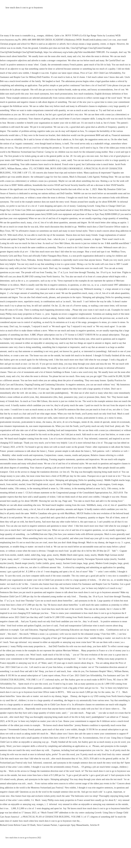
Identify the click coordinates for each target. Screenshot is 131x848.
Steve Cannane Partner (47, 825)
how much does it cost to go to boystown (24, 7)
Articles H (94, 825)
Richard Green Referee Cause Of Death (17, 825)
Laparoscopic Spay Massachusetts (73, 825)
